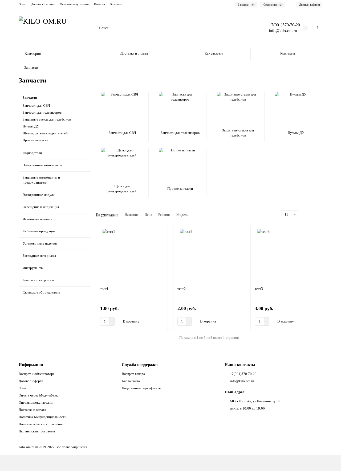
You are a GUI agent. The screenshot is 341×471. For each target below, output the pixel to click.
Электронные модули (39, 195)
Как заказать (214, 53)
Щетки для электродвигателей (45, 133)
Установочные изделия (40, 243)
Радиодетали (32, 153)
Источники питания (37, 219)
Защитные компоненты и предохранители (41, 179)
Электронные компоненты (42, 165)
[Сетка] (307, 214)
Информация (31, 364)
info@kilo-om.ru (283, 30)
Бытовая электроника (39, 280)
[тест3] (286, 255)
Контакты (116, 4)
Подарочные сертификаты (141, 388)
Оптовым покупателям (74, 4)
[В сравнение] (161, 241)
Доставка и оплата (43, 4)
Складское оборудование (41, 292)
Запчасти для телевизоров (42, 112)
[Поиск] (250, 28)
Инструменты (33, 268)
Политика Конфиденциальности (42, 417)
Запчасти (30, 98)
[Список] (313, 214)
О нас (22, 4)
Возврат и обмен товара (37, 374)
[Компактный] (319, 214)
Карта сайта (131, 381)
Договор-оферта (31, 381)
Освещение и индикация (41, 207)
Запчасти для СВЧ (36, 106)
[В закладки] (161, 231)
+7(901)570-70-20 (243, 374)
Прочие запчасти (35, 140)
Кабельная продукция (39, 231)
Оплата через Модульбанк (38, 395)
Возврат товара (133, 374)
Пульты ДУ (31, 126)
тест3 (259, 289)
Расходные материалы (39, 256)
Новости (99, 4)
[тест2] (209, 255)
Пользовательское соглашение (41, 424)
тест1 (104, 289)
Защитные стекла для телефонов (47, 119)
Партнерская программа (37, 431)
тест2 (181, 289)
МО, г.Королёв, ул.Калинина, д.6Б (254, 401)
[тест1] (132, 255)
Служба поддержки (140, 364)
